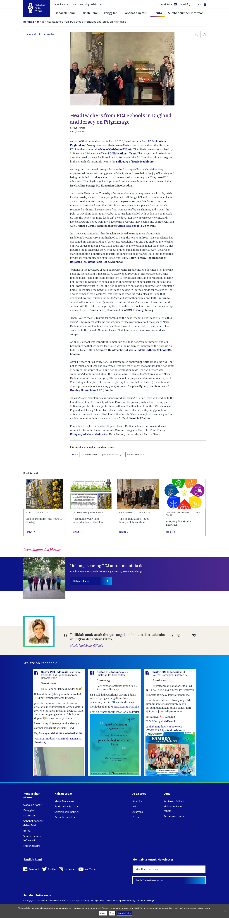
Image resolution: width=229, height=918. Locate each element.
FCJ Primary (135, 310)
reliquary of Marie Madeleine (135, 161)
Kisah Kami (90, 13)
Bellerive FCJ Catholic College (89, 261)
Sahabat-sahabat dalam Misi (33, 823)
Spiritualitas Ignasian (67, 806)
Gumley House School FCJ (86, 390)
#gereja (94, 711)
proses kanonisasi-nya (112, 454)
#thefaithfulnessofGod (113, 711)
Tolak (112, 913)
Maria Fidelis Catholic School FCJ (150, 350)
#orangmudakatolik (50, 733)
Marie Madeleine (90, 454)
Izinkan (103, 913)
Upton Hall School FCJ (131, 225)
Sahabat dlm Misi (135, 13)
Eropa (75, 454)
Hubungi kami (81, 580)
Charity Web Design (145, 900)
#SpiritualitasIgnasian (69, 738)
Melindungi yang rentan (173, 809)
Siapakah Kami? (65, 13)
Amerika (137, 801)
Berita (158, 13)
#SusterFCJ (175, 726)
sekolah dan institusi (136, 454)
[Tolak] (225, 911)
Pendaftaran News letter (149, 880)
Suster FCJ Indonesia (55, 672)
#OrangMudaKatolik (164, 721)
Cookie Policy (124, 913)
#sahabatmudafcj (44, 738)
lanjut (29, 532)
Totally (132, 900)
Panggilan (110, 13)
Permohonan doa (65, 817)
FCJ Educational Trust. (122, 153)
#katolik (134, 706)
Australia (137, 812)
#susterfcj (40, 742)
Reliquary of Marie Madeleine (89, 434)
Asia (134, 806)
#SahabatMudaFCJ (157, 726)
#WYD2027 (152, 730)
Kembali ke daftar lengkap (40, 34)
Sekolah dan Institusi (67, 812)
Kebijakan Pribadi (174, 801)
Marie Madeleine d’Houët (116, 149)
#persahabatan (119, 706)
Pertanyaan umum (174, 816)
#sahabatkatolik (72, 733)
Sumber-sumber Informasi (186, 13)
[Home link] (37, 8)
